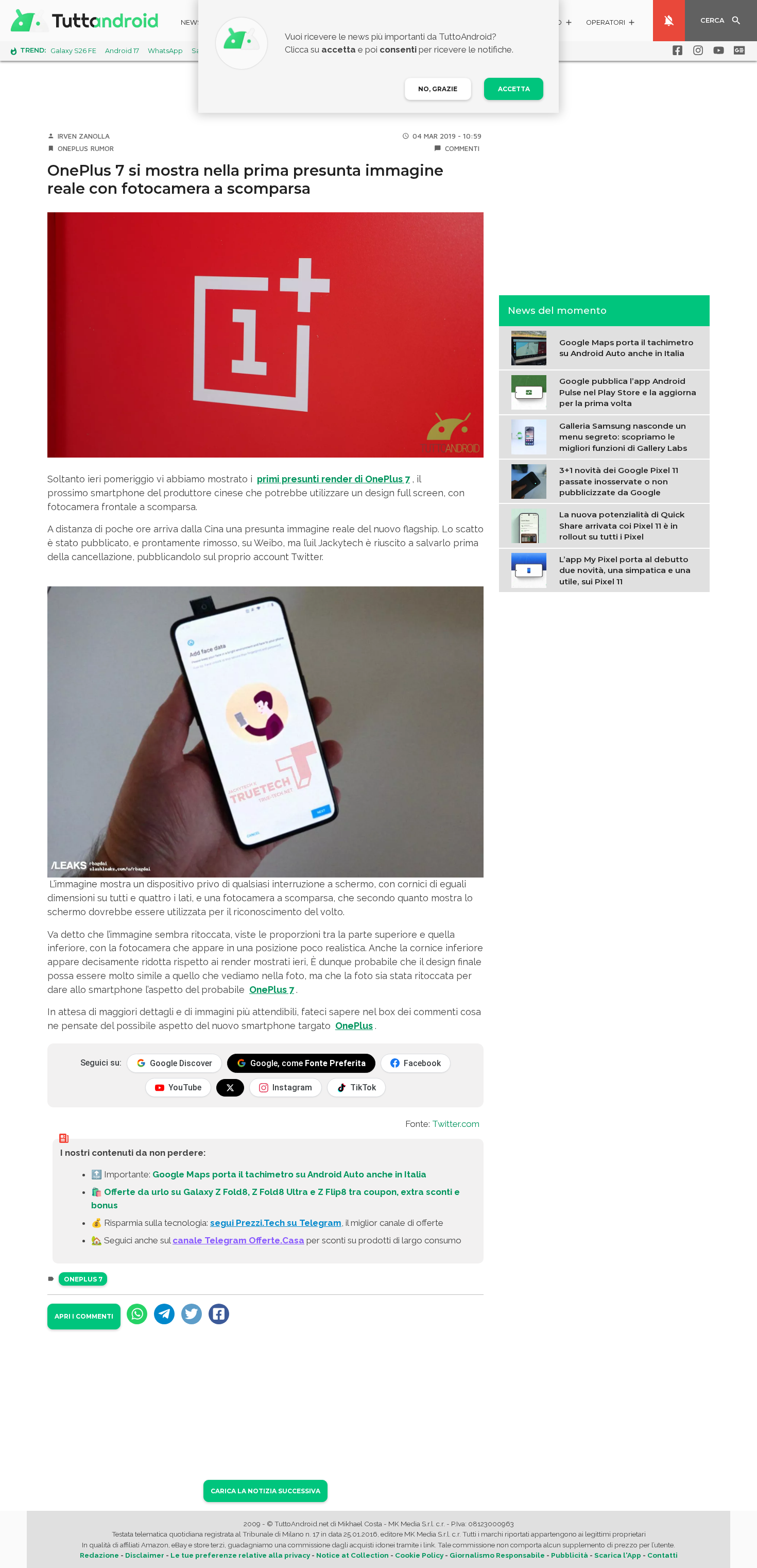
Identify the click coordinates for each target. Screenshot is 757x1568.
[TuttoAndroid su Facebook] (675, 50)
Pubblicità (569, 1555)
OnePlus (73, 148)
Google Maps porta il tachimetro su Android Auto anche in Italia (289, 1174)
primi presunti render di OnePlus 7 (333, 479)
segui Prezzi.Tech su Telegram (275, 1223)
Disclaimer (144, 1555)
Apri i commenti (84, 1316)
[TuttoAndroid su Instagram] (696, 50)
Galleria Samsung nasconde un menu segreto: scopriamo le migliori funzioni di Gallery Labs (623, 436)
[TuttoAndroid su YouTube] (717, 50)
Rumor (102, 148)
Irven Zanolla (84, 136)
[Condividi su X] (191, 1314)
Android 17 (122, 51)
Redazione (99, 1555)
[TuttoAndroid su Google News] (737, 50)
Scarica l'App (617, 1555)
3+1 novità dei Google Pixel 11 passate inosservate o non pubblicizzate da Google (618, 481)
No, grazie (437, 89)
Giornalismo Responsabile (497, 1555)
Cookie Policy (419, 1555)
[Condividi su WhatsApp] (137, 1314)
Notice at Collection (352, 1555)
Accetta (514, 89)
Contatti (662, 1555)
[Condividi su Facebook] (219, 1314)
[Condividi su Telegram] (164, 1314)
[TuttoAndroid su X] (230, 1088)
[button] (611, 24)
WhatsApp (165, 51)
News (191, 22)
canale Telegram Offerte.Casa (238, 1240)
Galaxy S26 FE (73, 51)
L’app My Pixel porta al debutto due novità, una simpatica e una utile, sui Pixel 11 (625, 570)
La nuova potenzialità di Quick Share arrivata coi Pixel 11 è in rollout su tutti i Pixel (621, 526)
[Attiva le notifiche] (669, 20)
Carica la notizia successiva (265, 1491)
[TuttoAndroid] (86, 20)
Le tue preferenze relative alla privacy (240, 1555)
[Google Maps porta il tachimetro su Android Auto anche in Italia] (531, 347)
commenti (462, 148)
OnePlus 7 (271, 989)
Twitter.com (455, 1124)
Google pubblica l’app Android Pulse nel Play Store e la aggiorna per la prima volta (627, 392)
